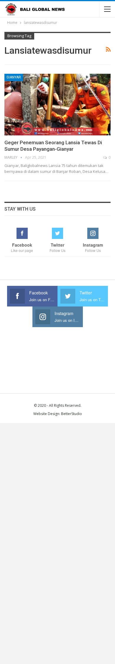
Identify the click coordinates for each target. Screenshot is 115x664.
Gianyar (13, 77)
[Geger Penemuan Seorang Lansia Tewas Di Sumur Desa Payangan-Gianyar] (57, 104)
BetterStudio (71, 413)
